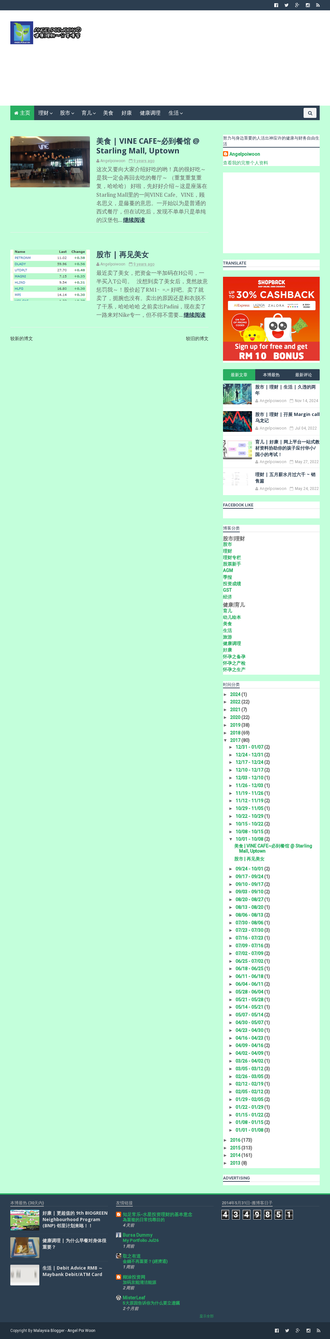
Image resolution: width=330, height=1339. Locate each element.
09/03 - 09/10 (250, 891)
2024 (235, 694)
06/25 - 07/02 (250, 961)
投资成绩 (232, 583)
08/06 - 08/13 (250, 915)
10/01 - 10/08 (250, 839)
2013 (235, 1163)
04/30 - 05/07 (250, 1022)
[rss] (318, 5)
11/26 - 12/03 (250, 785)
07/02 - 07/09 (250, 953)
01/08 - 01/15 (250, 1122)
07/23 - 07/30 (250, 930)
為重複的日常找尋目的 (144, 1219)
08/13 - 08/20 (250, 907)
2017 (235, 740)
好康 (126, 113)
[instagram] (308, 5)
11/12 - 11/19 (250, 800)
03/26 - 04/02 (250, 1061)
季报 (227, 577)
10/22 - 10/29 (250, 816)
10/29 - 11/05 (250, 808)
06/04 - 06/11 (250, 984)
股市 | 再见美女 (122, 254)
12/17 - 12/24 (250, 762)
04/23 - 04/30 (250, 1030)
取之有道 (132, 1256)
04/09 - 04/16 (250, 1045)
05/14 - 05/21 (250, 1007)
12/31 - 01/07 (250, 747)
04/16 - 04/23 (250, 1038)
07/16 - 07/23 (250, 937)
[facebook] (276, 5)
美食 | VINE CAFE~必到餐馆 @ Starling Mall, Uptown (147, 146)
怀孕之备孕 (234, 656)
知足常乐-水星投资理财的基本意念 (157, 1214)
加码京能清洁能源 (139, 1282)
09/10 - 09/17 (250, 884)
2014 (235, 1155)
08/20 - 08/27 (250, 899)
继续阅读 (134, 219)
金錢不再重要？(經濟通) (145, 1261)
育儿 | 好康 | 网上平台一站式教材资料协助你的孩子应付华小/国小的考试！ (287, 448)
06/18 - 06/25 (250, 968)
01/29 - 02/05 (250, 1099)
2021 (235, 709)
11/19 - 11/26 (250, 793)
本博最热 (271, 374)
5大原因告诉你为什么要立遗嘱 (151, 1303)
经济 (227, 596)
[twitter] (287, 5)
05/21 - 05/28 (250, 999)
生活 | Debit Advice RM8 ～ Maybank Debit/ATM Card (73, 1271)
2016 (235, 1140)
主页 (25, 113)
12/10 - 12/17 (250, 770)
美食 (108, 113)
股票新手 (232, 563)
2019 (235, 725)
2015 (235, 1147)
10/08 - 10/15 (250, 831)
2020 (235, 717)
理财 (43, 113)
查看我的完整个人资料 (245, 162)
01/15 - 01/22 (250, 1114)
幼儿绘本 (232, 617)
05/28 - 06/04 (250, 991)
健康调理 (150, 113)
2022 (235, 701)
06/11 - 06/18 (250, 976)
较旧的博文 (197, 338)
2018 (235, 732)
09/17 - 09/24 (250, 876)
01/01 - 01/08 (250, 1130)
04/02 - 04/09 (250, 1053)
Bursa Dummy (137, 1235)
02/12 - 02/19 (250, 1083)
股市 (65, 113)
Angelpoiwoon (244, 154)
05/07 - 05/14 (250, 1014)
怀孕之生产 (234, 669)
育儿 (87, 113)
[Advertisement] (202, 60)
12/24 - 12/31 (250, 754)
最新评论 (303, 374)
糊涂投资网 (134, 1277)
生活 (174, 113)
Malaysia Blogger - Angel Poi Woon (64, 1330)
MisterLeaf (134, 1297)
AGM (228, 570)
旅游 (227, 636)
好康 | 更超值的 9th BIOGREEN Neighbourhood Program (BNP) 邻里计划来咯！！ (75, 1219)
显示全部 (206, 1316)
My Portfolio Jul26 (141, 1240)
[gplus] (297, 5)
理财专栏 (232, 557)
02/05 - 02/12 (250, 1091)
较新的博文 (21, 338)
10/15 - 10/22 (250, 823)
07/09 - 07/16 (250, 945)
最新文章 (239, 374)
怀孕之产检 (234, 663)
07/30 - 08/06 (250, 922)
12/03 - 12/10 (250, 777)
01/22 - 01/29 (250, 1107)
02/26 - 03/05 (250, 1076)
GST (227, 590)
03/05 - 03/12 (250, 1068)
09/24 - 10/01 (250, 868)
